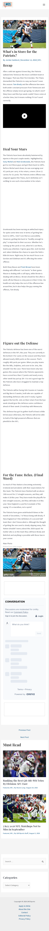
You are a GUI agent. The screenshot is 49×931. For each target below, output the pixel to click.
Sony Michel (8, 161)
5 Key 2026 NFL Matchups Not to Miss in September (21, 827)
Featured (6, 788)
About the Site (24, 909)
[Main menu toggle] (44, 5)
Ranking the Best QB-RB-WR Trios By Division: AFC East (23, 782)
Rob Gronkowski (23, 161)
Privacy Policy (24, 919)
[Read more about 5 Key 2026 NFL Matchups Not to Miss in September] (24, 808)
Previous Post (24, 730)
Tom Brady (17, 84)
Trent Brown (26, 267)
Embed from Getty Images (12, 546)
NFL (39, 60)
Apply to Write (24, 906)
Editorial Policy (24, 915)
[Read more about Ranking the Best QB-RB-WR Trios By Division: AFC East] (24, 763)
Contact (24, 912)
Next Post (24, 737)
